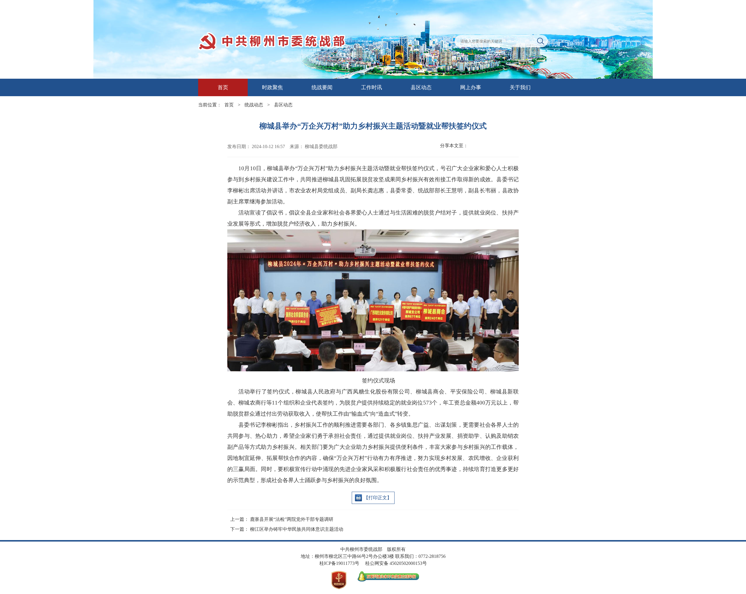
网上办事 (470, 87)
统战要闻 (322, 87)
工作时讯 (371, 87)
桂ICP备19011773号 (339, 563)
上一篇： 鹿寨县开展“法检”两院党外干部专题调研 (281, 519)
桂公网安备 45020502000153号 (396, 563)
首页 (223, 87)
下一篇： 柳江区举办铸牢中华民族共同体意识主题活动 (286, 529)
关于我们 (520, 87)
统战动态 (253, 104)
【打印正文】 (378, 497)
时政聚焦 (272, 87)
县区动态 (421, 87)
